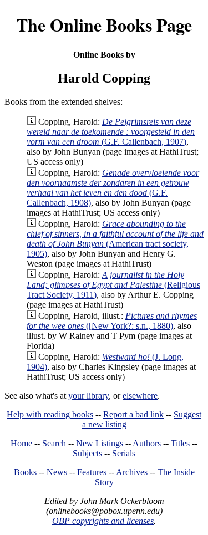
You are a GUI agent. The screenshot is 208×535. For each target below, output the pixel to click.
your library (88, 395)
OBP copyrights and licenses (103, 521)
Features (91, 472)
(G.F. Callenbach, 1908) (113, 187)
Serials (123, 453)
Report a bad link (133, 414)
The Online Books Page (104, 25)
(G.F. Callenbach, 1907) (111, 131)
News (57, 472)
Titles (180, 443)
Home (21, 443)
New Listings (99, 443)
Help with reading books (50, 414)
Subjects (87, 453)
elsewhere (140, 395)
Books (25, 472)
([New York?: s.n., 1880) (112, 320)
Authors (147, 443)
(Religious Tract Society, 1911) (113, 284)
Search (54, 443)
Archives (132, 472)
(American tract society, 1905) (115, 238)
